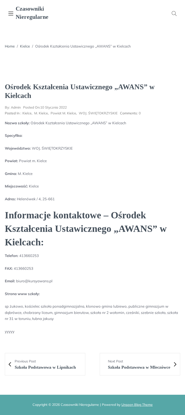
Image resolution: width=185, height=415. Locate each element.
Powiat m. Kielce (63, 113)
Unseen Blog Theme (137, 404)
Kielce (25, 46)
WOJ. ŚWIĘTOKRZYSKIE (98, 113)
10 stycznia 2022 (45, 107)
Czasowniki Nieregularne (32, 13)
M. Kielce (41, 113)
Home (10, 46)
